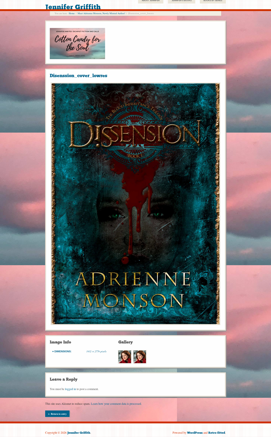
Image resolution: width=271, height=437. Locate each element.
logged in (70, 389)
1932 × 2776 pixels (96, 351)
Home (72, 13)
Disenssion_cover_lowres (78, 75)
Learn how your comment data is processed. (116, 404)
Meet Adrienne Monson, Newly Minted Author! (101, 13)
